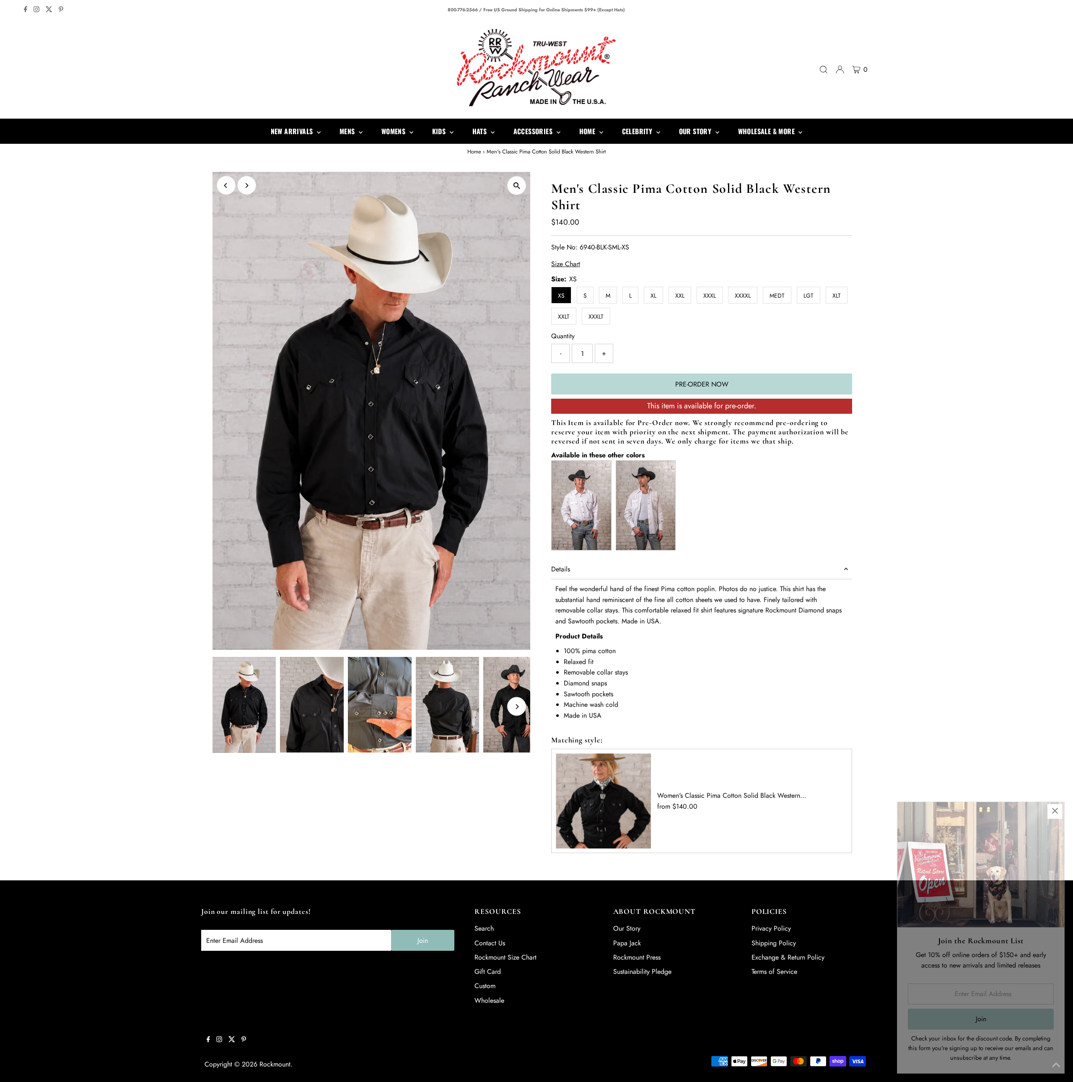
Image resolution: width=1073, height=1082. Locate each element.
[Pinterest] (61, 10)
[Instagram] (36, 10)
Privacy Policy (771, 928)
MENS (348, 131)
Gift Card (487, 971)
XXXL (709, 295)
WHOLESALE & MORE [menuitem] (767, 131)
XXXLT (596, 316)
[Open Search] (824, 69)
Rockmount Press (637, 957)
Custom (484, 986)
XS (561, 295)
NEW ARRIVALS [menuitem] (293, 131)
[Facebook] (25, 10)
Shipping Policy (774, 943)
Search (484, 928)
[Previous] (226, 185)
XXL (679, 295)
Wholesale (489, 1000)
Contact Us (489, 943)
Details (560, 569)
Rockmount (274, 1064)
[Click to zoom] (516, 185)
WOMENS (394, 131)
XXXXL (743, 295)
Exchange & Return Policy (788, 957)
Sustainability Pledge (642, 971)
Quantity (563, 336)
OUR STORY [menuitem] (696, 131)
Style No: (564, 247)
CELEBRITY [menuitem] (638, 131)
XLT (836, 295)
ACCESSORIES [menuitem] (534, 131)
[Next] (246, 185)
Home (474, 152)
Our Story (626, 928)
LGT (808, 295)
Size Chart (565, 264)
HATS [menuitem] (480, 131)
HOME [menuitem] (588, 131)
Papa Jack (627, 943)
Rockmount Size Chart (505, 957)
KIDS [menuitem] (440, 131)
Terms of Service (774, 971)
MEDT (777, 295)
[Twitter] (49, 10)
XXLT (564, 316)
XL (653, 295)
